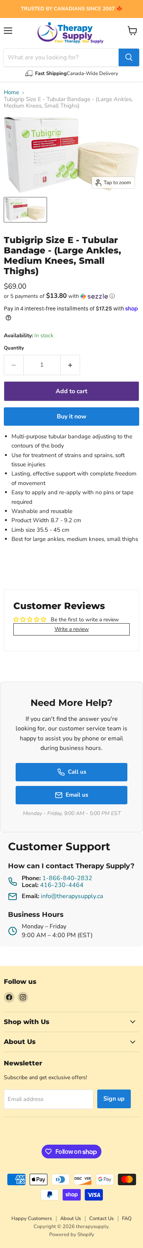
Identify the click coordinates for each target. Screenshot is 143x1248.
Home (11, 92)
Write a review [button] (72, 629)
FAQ (127, 1218)
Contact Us (101, 1218)
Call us (77, 772)
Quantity (14, 348)
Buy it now (72, 416)
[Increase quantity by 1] (70, 365)
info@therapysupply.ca (72, 896)
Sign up (114, 1098)
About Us (70, 1218)
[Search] (129, 57)
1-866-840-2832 (67, 878)
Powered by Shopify (71, 1234)
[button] (71, 296)
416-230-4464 (62, 885)
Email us (77, 795)
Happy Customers (31, 1218)
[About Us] (71, 9)
